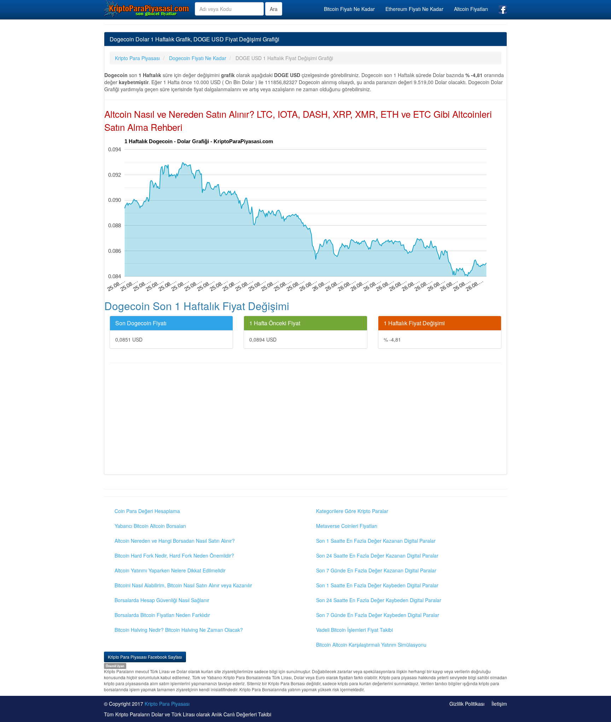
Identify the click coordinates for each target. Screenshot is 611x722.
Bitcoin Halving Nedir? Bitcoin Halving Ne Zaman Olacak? (179, 629)
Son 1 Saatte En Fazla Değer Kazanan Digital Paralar (376, 540)
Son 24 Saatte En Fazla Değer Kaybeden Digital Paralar (378, 600)
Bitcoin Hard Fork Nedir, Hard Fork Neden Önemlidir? (174, 555)
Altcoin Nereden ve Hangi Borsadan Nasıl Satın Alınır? (175, 540)
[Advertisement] (305, 419)
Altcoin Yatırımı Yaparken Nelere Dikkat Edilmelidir (170, 570)
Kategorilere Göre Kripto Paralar (352, 510)
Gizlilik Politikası (466, 703)
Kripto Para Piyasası (167, 703)
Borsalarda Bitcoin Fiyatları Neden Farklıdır (162, 614)
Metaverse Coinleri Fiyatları (346, 525)
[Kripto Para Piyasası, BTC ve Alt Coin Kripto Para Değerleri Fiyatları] (147, 8)
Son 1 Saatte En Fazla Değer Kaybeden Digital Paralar (377, 585)
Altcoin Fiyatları (471, 8)
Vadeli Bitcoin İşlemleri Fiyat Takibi (354, 629)
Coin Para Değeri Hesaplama (147, 510)
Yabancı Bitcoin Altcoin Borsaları (150, 525)
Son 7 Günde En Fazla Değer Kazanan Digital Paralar (376, 570)
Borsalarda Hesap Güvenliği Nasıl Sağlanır (162, 600)
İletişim (499, 703)
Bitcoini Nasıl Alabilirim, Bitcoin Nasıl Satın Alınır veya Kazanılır (183, 585)
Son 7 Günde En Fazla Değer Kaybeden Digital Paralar (377, 614)
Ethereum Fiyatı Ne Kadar (414, 8)
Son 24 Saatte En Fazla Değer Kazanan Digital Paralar (377, 555)
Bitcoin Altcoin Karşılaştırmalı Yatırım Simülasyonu (371, 644)
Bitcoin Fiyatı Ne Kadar (349, 8)
